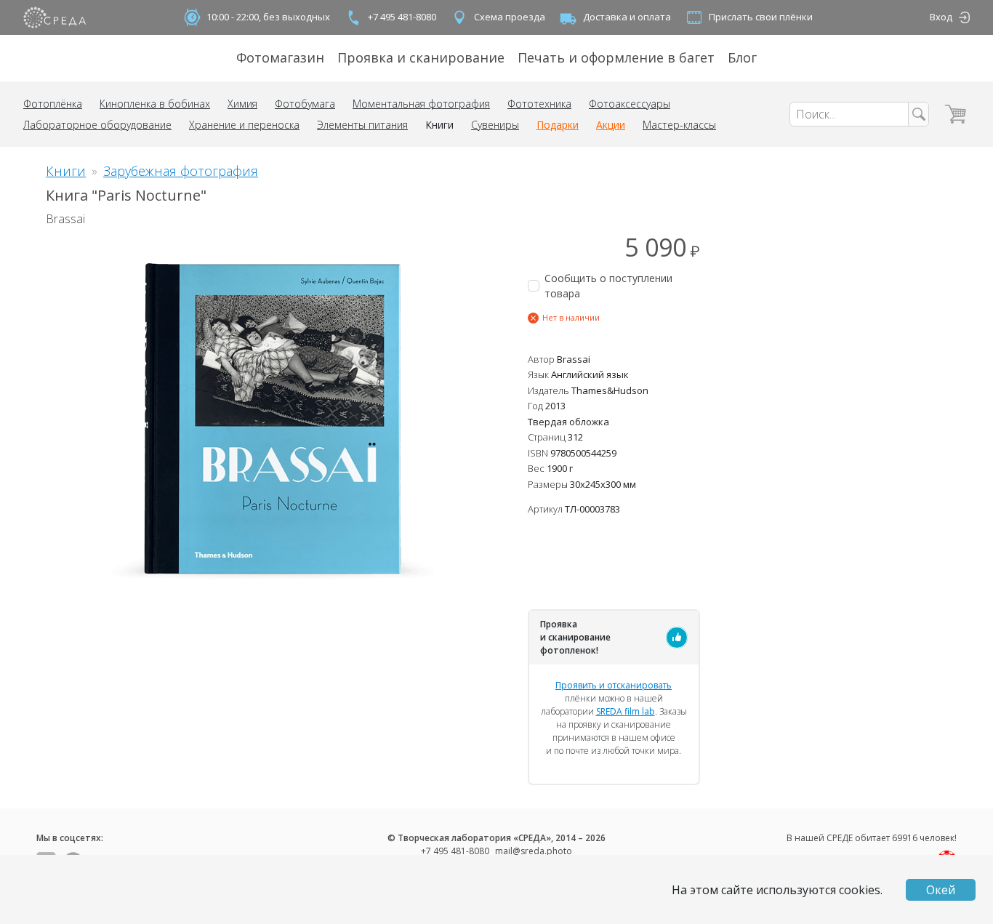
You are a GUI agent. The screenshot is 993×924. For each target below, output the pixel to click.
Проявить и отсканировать (613, 685)
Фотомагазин (280, 57)
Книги (439, 125)
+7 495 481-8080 (402, 16)
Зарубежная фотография (180, 171)
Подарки (557, 125)
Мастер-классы (679, 125)
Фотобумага (305, 104)
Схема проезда (509, 16)
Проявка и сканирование (420, 57)
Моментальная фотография (421, 104)
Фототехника (539, 104)
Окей (940, 890)
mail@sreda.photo (533, 851)
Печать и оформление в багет (616, 57)
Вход (941, 16)
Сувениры (495, 125)
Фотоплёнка (52, 104)
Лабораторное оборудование (97, 125)
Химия (242, 104)
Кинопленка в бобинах (155, 104)
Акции (610, 125)
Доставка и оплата (627, 16)
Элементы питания (362, 125)
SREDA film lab (625, 711)
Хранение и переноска (244, 125)
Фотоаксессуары (629, 104)
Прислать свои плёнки (761, 16)
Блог (742, 57)
